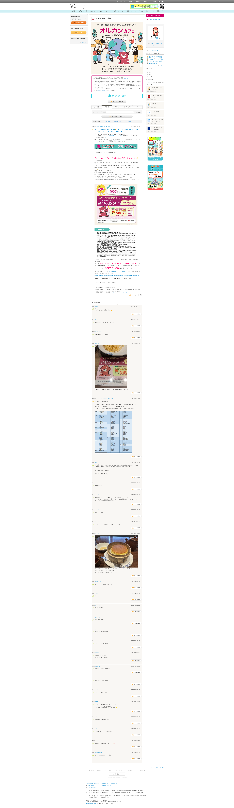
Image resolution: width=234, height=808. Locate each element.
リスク (124, 78)
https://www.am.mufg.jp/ (92, 803)
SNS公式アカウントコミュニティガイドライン (99, 785)
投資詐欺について (91, 787)
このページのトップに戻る (157, 768)
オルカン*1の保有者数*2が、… (156, 56)
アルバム (117, 107)
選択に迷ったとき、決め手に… (156, 58)
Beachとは (91, 770)
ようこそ (96, 107)
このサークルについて (153, 50)
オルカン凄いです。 (154, 63)
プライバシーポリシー (120, 770)
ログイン (131, 1)
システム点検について (140, 770)
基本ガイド (160, 11)
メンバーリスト (127, 107)
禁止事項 (130, 770)
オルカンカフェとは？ (119, 96)
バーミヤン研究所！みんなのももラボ (112, 135)
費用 (128, 78)
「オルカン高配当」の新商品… (156, 61)
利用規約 (99, 770)
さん (104, 126)
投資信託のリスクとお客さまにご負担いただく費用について (102, 783)
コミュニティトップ (121, 1)
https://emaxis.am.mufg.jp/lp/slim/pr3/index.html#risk (122, 292)
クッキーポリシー (108, 770)
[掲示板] (107, 107)
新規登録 (138, 1)
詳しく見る (84, 42)
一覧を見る (162, 65)
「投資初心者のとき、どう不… (156, 60)
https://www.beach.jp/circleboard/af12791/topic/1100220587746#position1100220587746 (117, 275)
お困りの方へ (146, 1)
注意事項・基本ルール (110, 80)
